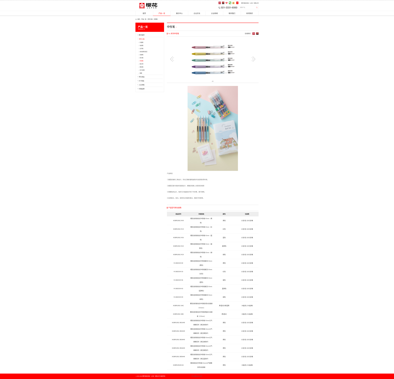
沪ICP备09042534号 (189, 376)
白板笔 (141, 55)
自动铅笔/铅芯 (143, 51)
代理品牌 (141, 89)
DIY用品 (141, 81)
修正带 (141, 64)
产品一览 (162, 13)
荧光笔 (141, 58)
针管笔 (141, 42)
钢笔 (141, 73)
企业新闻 (214, 13)
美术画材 (141, 35)
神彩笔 (141, 67)
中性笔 (155, 19)
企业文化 (197, 13)
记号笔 (141, 48)
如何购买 (249, 13)
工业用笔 (141, 85)
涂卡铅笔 (142, 70)
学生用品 (141, 77)
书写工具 (150, 19)
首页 (144, 13)
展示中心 (179, 13)
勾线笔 (141, 45)
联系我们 (232, 13)
